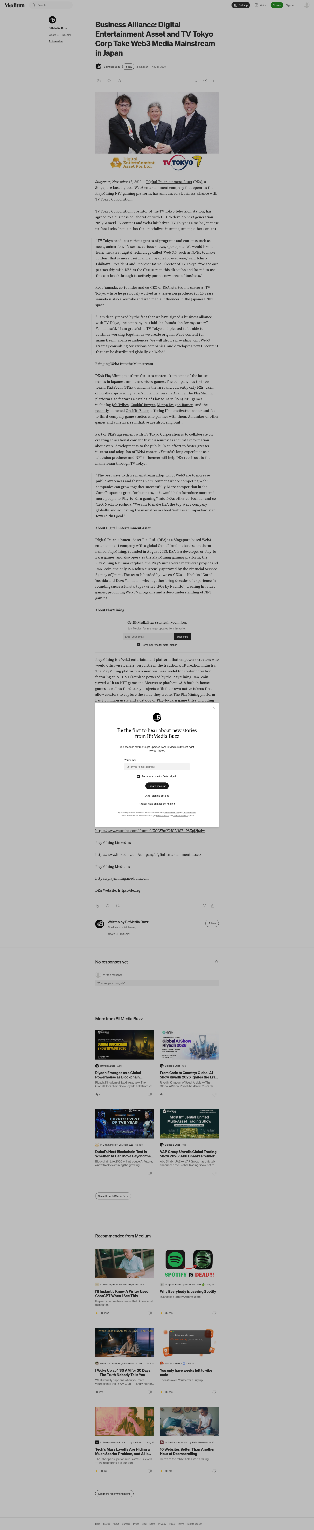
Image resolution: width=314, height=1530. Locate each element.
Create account (157, 786)
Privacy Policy (189, 812)
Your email (130, 760)
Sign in (172, 803)
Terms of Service (171, 812)
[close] (213, 707)
